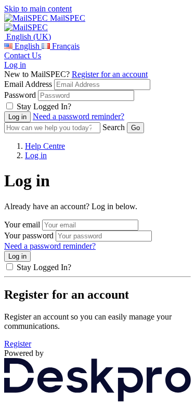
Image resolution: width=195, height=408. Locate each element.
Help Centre (45, 146)
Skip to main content (38, 8)
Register (17, 343)
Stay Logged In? (44, 106)
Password (20, 95)
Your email (22, 224)
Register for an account (110, 74)
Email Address (28, 84)
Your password (29, 235)
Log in (15, 64)
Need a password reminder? (78, 116)
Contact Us (22, 55)
